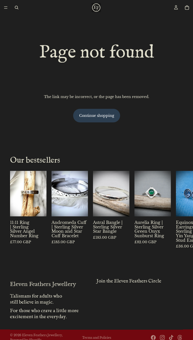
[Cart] (186, 7)
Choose (84, 209)
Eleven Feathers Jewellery (42, 335)
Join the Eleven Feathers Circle (128, 281)
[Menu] (6, 7)
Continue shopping (96, 115)
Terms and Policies (96, 337)
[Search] (16, 7)
